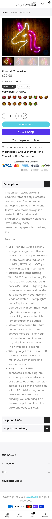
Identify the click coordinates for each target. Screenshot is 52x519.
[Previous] (6, 37)
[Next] (46, 37)
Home (5, 12)
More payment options (26, 140)
